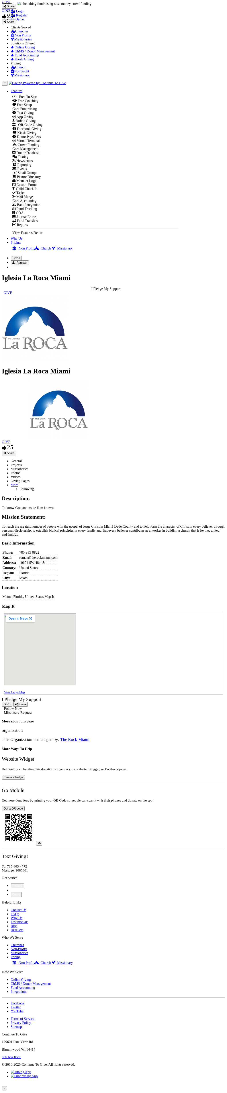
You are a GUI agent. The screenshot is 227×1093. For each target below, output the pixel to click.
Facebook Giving (28, 129)
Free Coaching (27, 101)
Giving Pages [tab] (20, 481)
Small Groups (27, 173)
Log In (18, 267)
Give (14, 890)
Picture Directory (28, 177)
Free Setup (24, 105)
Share (10, 453)
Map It (49, 596)
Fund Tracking (26, 209)
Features (16, 91)
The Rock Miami (74, 739)
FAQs (15, 914)
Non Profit (21, 71)
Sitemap (16, 1027)
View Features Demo (27, 233)
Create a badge (13, 777)
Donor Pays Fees (28, 137)
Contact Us (18, 910)
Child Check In (26, 189)
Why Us (16, 238)
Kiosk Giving (24, 59)
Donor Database (27, 153)
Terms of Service (22, 1019)
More (14, 485)
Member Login (26, 181)
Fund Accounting (26, 55)
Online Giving (24, 47)
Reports (22, 225)
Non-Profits (19, 949)
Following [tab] (27, 489)
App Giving (24, 117)
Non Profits (23, 35)
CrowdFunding (28, 145)
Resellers (17, 930)
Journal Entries (26, 217)
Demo (19, 19)
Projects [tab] (16, 465)
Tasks (20, 193)
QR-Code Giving (29, 125)
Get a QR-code (13, 808)
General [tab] (16, 461)
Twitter (16, 1007)
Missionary (22, 75)
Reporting (23, 165)
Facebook (17, 1003)
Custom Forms (26, 185)
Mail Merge (24, 197)
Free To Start (26, 97)
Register (21, 15)
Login (19, 11)
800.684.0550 (11, 1057)
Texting (22, 157)
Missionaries (23, 39)
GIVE (6, 442)
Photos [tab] (15, 473)
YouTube (17, 1011)
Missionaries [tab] (19, 469)
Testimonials (19, 922)
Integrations (19, 991)
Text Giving (25, 113)
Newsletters (24, 161)
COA (19, 213)
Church (20, 67)
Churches (21, 31)
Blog (14, 926)
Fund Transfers (27, 221)
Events (21, 169)
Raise (16, 886)
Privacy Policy (21, 1023)
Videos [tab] (15, 477)
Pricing (16, 242)
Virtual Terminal (28, 141)
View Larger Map (14, 692)
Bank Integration (28, 205)
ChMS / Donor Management (34, 51)
